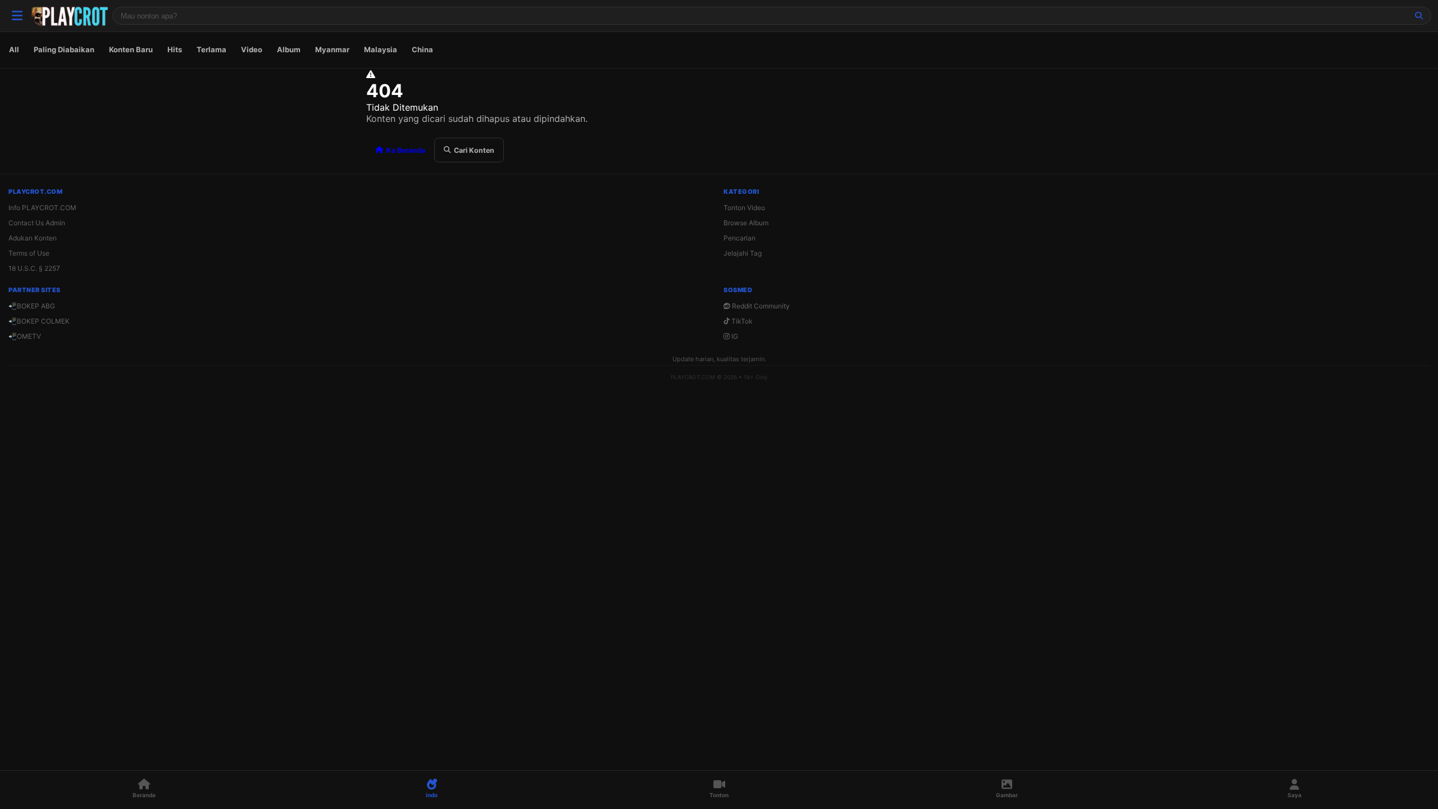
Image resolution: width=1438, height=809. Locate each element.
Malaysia (380, 49)
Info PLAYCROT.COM (42, 207)
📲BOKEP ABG (31, 306)
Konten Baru (131, 49)
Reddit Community (760, 306)
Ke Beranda (405, 150)
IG (734, 336)
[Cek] (1419, 15)
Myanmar (332, 49)
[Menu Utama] (17, 16)
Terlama (211, 49)
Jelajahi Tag (742, 253)
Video (251, 49)
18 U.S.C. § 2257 (34, 268)
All (14, 49)
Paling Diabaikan (64, 49)
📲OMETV (24, 336)
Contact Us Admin (36, 223)
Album (289, 49)
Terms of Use (28, 253)
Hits (174, 49)
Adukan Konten (32, 238)
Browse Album (745, 223)
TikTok (741, 321)
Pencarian (739, 238)
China (422, 49)
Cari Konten (474, 150)
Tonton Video (744, 207)
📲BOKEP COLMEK (39, 321)
